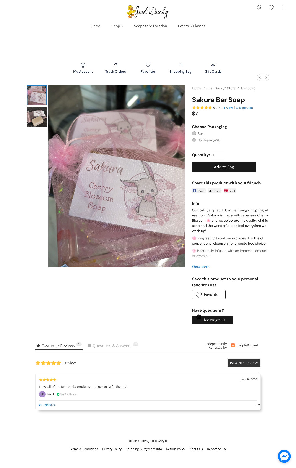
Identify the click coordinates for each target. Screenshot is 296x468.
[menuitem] (260, 77)
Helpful (47, 405)
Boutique (209, 140)
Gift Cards (213, 71)
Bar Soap (248, 88)
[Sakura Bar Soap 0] (37, 95)
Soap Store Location (150, 26)
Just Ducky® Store (221, 88)
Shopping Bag (180, 71)
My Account (83, 71)
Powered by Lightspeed (148, 456)
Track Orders (115, 71)
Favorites (148, 71)
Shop (116, 26)
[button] (148, 12)
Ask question (244, 108)
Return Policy (175, 449)
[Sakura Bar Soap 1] (37, 117)
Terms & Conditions (83, 449)
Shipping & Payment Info (144, 449)
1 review (227, 108)
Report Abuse (217, 449)
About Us (196, 449)
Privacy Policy (112, 449)
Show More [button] (200, 266)
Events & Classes (191, 26)
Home (96, 26)
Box (200, 133)
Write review (246, 363)
